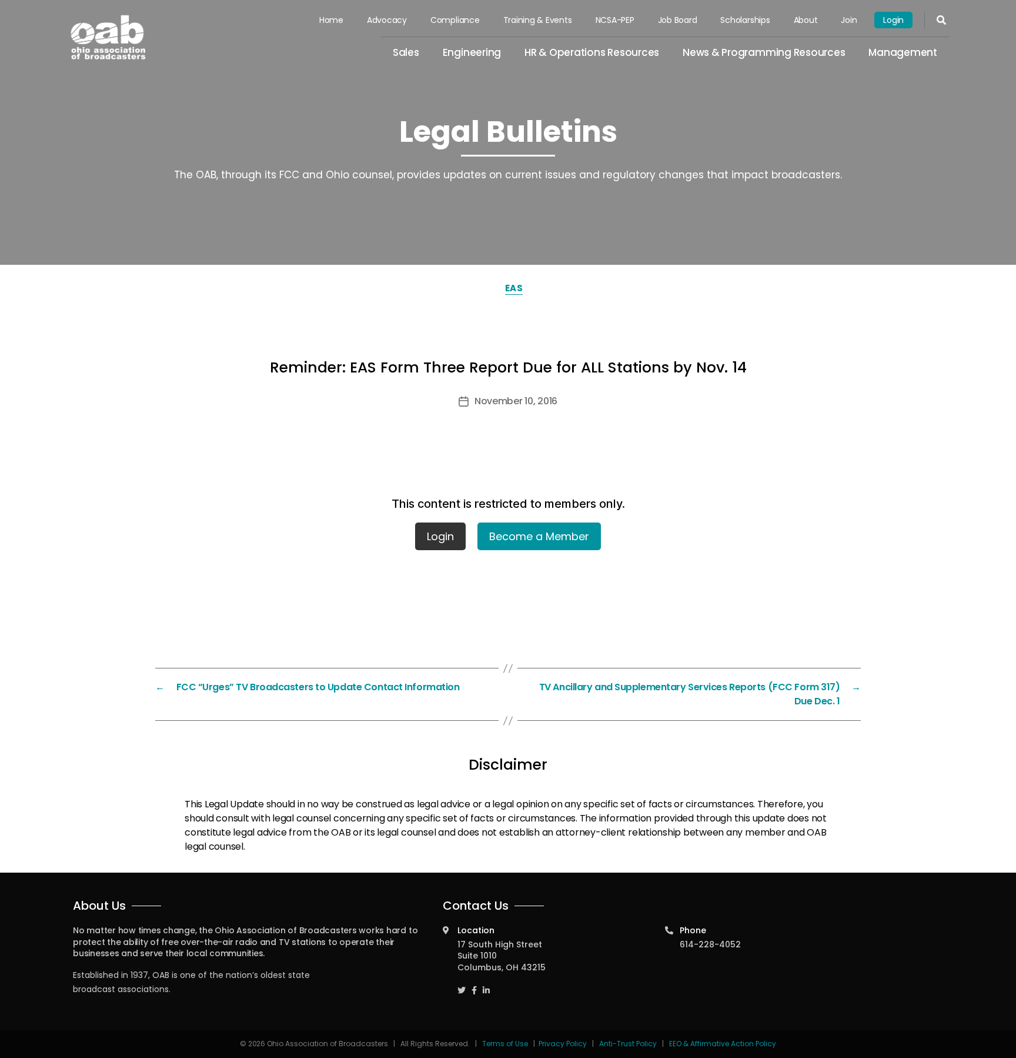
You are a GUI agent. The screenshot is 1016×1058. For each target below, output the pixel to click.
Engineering (472, 52)
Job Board (677, 20)
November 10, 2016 (515, 401)
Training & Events (537, 20)
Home (331, 20)
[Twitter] (461, 984)
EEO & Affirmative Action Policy (722, 1044)
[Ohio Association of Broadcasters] (108, 37)
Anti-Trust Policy (628, 1044)
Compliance (455, 20)
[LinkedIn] (486, 984)
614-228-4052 (710, 944)
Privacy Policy (563, 1044)
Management (902, 52)
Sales (406, 52)
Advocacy (387, 20)
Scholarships (745, 20)
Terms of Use (506, 1044)
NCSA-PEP (615, 20)
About (806, 20)
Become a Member (539, 536)
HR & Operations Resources (591, 52)
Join (849, 20)
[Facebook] (474, 984)
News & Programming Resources (764, 52)
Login (893, 20)
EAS (514, 288)
